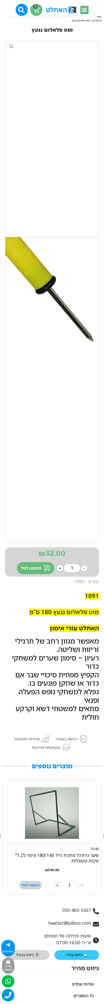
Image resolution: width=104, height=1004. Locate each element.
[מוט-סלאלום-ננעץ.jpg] (52, 291)
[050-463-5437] (96, 911)
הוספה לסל (31, 568)
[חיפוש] (22, 9)
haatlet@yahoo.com (69, 923)
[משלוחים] (8, 944)
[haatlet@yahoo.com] (96, 924)
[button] (84, 10)
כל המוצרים (83, 995)
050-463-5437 (76, 910)
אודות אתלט (83, 984)
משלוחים (8, 951)
